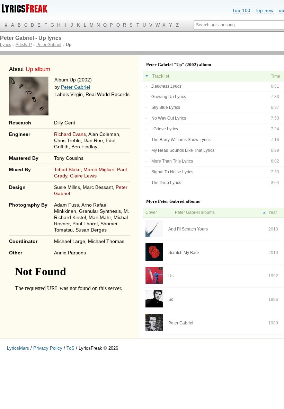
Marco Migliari (98, 169)
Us (171, 275)
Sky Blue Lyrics (165, 107)
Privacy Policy (47, 348)
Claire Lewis (83, 176)
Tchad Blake (67, 169)
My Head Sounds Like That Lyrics (182, 150)
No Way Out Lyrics (168, 118)
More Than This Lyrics (172, 161)
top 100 (241, 10)
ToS (70, 348)
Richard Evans (70, 134)
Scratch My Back (183, 252)
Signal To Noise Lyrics (172, 171)
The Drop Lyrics (166, 182)
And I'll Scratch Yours (188, 229)
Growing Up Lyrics (168, 96)
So (171, 299)
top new (265, 10)
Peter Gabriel (75, 87)
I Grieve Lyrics (164, 129)
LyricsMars (18, 348)
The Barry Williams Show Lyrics (181, 139)
